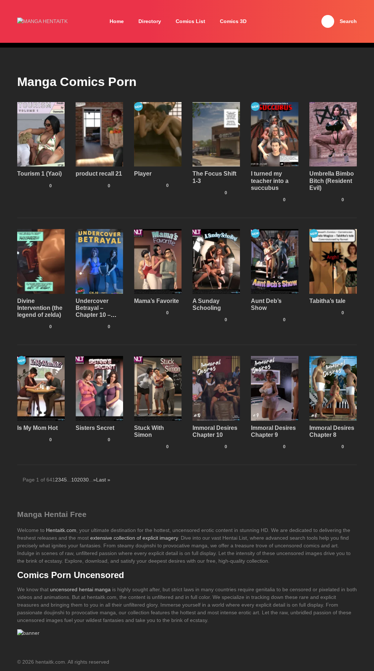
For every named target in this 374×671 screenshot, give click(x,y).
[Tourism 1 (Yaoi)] (41, 134)
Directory (149, 21)
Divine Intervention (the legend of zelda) (39, 308)
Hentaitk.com (61, 530)
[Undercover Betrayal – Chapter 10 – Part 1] (99, 261)
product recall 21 (99, 173)
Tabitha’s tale (327, 301)
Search (348, 21)
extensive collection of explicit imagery (134, 538)
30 (86, 480)
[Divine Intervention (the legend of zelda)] (41, 261)
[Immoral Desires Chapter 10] (216, 388)
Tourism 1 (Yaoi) (39, 173)
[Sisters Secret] (99, 388)
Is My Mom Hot (37, 428)
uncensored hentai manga (80, 589)
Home (117, 21)
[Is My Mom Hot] (41, 388)
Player (143, 173)
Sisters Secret (95, 428)
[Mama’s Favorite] (158, 261)
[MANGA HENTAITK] (42, 21)
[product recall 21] (99, 134)
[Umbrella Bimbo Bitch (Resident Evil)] (333, 134)
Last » (103, 480)
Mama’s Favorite (156, 301)
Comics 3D (233, 21)
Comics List (190, 21)
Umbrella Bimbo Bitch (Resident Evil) (331, 180)
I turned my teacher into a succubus (270, 180)
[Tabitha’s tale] (333, 261)
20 (80, 480)
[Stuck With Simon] (158, 388)
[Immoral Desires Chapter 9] (274, 388)
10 (74, 480)
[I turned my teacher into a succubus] (274, 134)
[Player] (158, 133)
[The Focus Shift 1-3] (216, 134)
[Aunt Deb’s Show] (274, 261)
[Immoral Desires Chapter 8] (333, 388)
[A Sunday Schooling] (216, 261)
